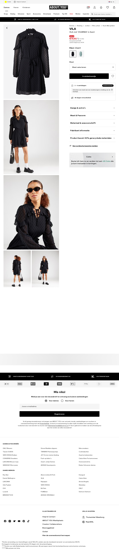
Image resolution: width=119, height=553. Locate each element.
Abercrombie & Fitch (48, 475)
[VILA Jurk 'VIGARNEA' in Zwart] (31, 212)
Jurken (87, 26)
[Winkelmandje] (114, 7)
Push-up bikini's (46, 458)
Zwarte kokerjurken (86, 455)
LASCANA (6, 481)
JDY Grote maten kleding (50, 455)
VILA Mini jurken (109, 26)
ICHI (4, 488)
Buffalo (43, 488)
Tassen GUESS (8, 452)
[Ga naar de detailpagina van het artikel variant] (72, 53)
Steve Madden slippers (49, 448)
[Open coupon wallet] (88, 7)
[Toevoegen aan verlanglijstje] (113, 76)
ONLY (81, 488)
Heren (16, 7)
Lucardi (5, 492)
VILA (42, 478)
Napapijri (44, 481)
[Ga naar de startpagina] (15, 512)
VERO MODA (45, 485)
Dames (7, 7)
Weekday (82, 485)
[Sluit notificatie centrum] (101, 7)
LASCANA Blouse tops (10, 462)
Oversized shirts (84, 462)
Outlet (9, 1)
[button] (92, 67)
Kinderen (26, 7)
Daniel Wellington (9, 478)
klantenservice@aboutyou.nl (58, 425)
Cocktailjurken (84, 452)
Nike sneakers (83, 448)
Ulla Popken (7, 485)
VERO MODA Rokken (10, 455)
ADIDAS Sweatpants (48, 465)
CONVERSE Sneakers (10, 458)
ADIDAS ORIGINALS (47, 495)
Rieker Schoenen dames (87, 465)
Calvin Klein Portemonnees (88, 458)
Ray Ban (5, 475)
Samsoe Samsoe (85, 492)
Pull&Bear (44, 492)
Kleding (80, 26)
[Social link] (5, 521)
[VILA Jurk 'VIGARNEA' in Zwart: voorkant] (31, 62)
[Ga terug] (6, 28)
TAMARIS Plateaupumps (49, 452)
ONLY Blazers (7, 448)
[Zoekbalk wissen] (114, 14)
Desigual (82, 475)
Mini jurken (96, 26)
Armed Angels (84, 481)
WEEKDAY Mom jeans (10, 465)
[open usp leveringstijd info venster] (112, 89)
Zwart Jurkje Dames (48, 462)
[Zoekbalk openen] (91, 14)
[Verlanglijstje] (107, 7)
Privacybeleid (44, 423)
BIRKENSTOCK (8, 495)
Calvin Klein (83, 478)
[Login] (94, 7)
